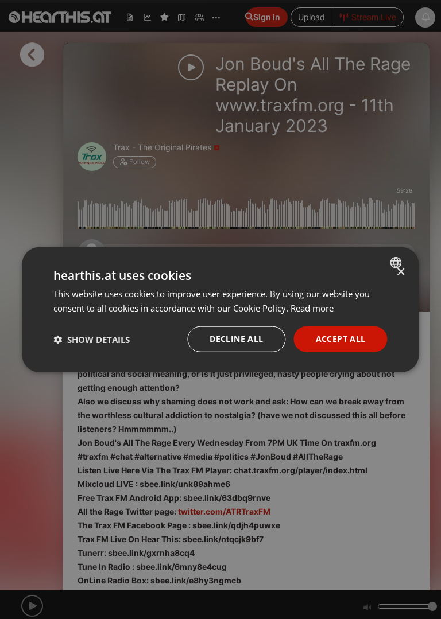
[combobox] (397, 262)
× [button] (400, 271)
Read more (312, 307)
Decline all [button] (236, 338)
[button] (91, 339)
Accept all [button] (341, 338)
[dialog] (220, 309)
